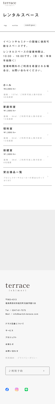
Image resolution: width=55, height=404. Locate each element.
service (15, 25)
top (5, 25)
